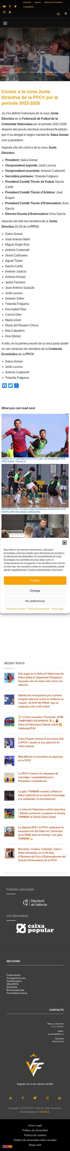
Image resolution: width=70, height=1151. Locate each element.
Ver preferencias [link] (35, 601)
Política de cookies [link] (16, 609)
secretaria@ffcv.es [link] (56, 1034)
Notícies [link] (48, 72)
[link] (4, 6)
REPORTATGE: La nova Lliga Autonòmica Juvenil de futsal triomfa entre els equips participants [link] (33, 510)
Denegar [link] (35, 590)
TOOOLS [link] (44, 1111)
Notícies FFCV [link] (61, 72)
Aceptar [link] (35, 580)
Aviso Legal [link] (57, 609)
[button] (64, 542)
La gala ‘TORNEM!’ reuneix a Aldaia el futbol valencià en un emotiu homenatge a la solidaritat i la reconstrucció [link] (41, 795)
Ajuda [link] (38, 2)
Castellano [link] (28, 7)
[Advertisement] (35, 621)
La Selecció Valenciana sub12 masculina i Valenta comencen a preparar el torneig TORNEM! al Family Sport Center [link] (41, 813)
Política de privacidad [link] (38, 609)
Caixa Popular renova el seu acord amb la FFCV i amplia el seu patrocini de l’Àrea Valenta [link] (41, 742)
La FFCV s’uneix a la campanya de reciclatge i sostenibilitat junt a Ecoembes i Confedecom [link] (38, 777)
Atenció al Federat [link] (53, 2)
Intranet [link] (27, 2)
